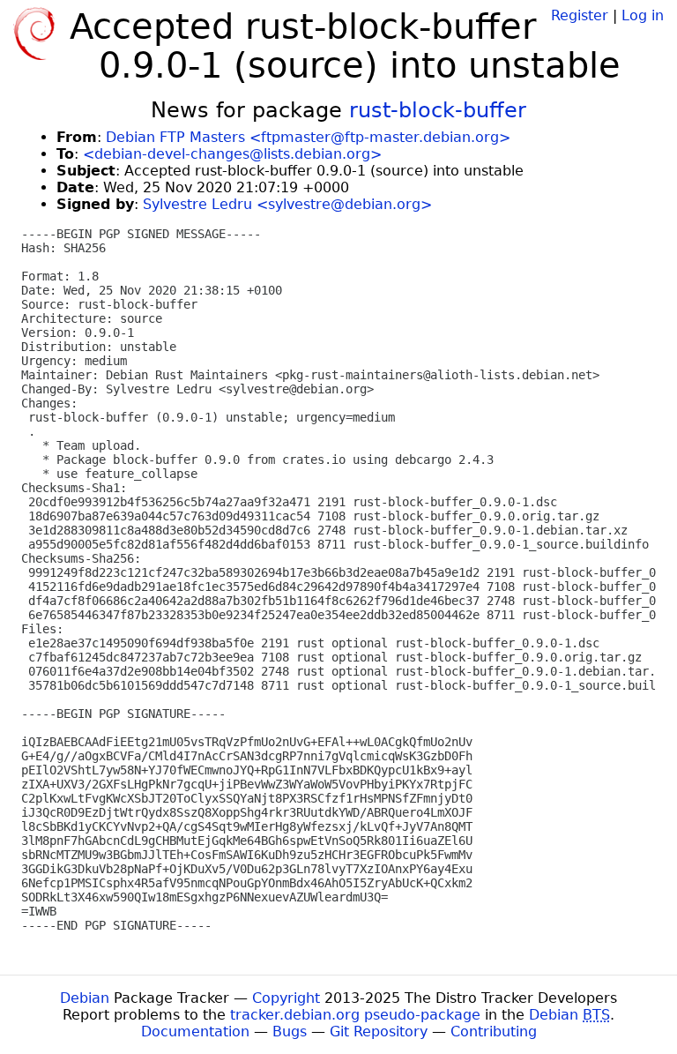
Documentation (195, 1031)
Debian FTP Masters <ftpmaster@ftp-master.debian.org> (308, 137)
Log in (642, 15)
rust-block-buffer (437, 110)
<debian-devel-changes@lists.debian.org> (232, 154)
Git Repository (379, 1031)
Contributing (493, 1031)
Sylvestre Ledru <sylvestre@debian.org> (287, 204)
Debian (84, 998)
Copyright (286, 998)
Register (579, 15)
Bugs (289, 1031)
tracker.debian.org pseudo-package (355, 1014)
